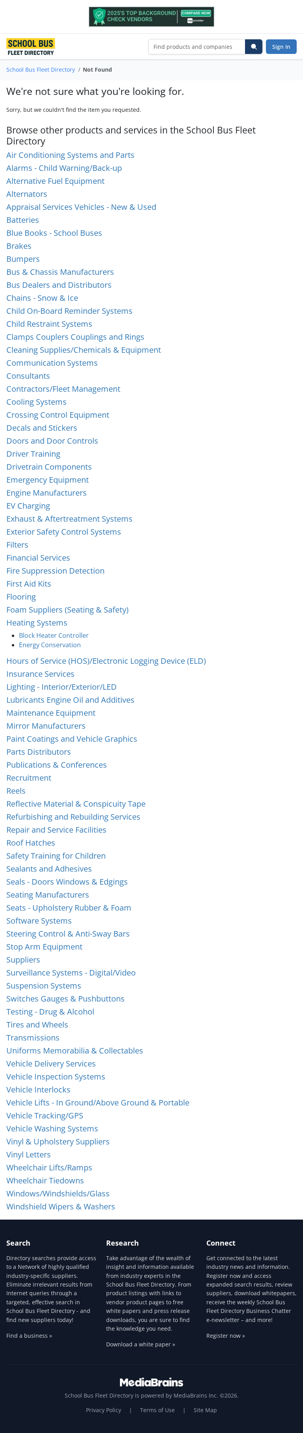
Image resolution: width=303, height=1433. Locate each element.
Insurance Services (40, 673)
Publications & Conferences (56, 764)
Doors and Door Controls (52, 440)
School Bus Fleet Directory (40, 69)
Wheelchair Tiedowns (45, 1180)
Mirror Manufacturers (46, 725)
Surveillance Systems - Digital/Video (71, 972)
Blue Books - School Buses (54, 233)
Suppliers (23, 959)
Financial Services (38, 557)
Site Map (205, 1410)
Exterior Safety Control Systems (63, 531)
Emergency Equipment (47, 479)
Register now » (225, 1335)
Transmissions (33, 1037)
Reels (16, 790)
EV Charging (28, 505)
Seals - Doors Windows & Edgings (67, 881)
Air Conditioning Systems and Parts (70, 155)
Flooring (21, 596)
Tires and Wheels (37, 1024)
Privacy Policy (103, 1410)
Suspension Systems (43, 985)
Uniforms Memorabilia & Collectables (74, 1050)
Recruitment (28, 777)
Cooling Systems (36, 401)
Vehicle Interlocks (38, 1089)
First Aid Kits (28, 583)
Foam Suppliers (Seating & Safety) (67, 609)
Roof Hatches (30, 842)
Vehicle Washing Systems (52, 1128)
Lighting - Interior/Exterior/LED (61, 686)
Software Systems (39, 920)
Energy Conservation (50, 645)
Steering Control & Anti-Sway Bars (68, 933)
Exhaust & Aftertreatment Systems (69, 518)
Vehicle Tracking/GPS (44, 1115)
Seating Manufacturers (47, 894)
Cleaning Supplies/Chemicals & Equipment (83, 349)
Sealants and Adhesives (49, 868)
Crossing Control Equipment (57, 414)
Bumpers (23, 259)
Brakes (19, 246)
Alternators (26, 194)
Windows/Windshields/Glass (58, 1193)
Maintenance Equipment (50, 712)
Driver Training (33, 453)
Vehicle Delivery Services (51, 1063)
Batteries (22, 220)
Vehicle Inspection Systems (55, 1076)
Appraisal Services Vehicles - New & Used (81, 207)
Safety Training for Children (56, 855)
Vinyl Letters (28, 1154)
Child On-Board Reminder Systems (69, 310)
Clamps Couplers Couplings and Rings (75, 336)
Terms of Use (157, 1410)
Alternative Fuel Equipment (55, 181)
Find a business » (29, 1335)
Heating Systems (36, 622)
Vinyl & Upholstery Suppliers (58, 1141)
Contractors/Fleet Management (63, 388)
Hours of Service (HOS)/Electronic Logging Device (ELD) (106, 660)
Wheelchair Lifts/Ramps (49, 1167)
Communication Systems (52, 362)
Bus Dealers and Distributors (59, 285)
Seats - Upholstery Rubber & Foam (68, 907)
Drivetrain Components (49, 466)
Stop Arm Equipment (44, 946)
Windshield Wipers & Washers (60, 1206)
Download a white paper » (140, 1344)
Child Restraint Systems (49, 323)
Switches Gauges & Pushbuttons (65, 998)
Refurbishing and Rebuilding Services (73, 816)
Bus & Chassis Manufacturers (60, 272)
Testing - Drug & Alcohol (50, 1011)
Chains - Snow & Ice (42, 298)
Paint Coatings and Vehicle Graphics (71, 738)
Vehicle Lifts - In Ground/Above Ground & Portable (97, 1102)
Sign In (281, 46)
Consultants (28, 375)
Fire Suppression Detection (55, 570)
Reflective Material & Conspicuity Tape (76, 803)
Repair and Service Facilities (56, 829)
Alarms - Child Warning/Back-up (64, 168)
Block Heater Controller (54, 635)
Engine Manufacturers (46, 492)
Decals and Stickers (41, 427)
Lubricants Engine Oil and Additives (70, 699)
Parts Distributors (38, 751)
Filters (17, 544)
